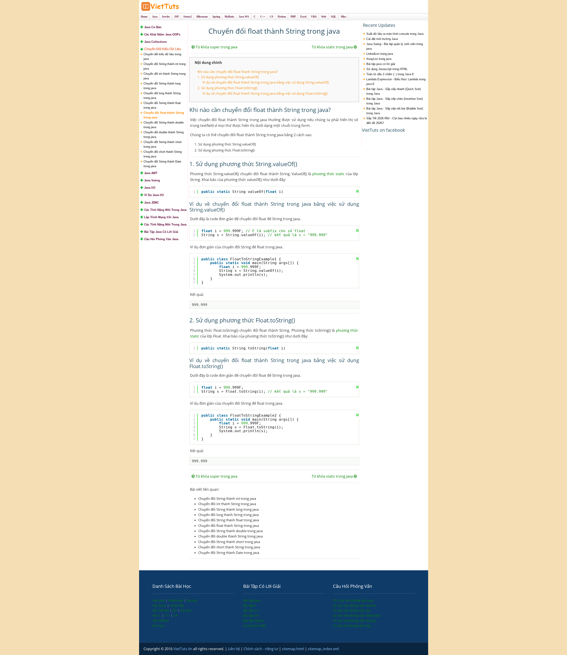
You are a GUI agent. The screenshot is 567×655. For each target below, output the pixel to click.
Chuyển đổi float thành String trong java (164, 115)
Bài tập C (249, 605)
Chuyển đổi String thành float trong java (162, 105)
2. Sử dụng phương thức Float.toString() (227, 88)
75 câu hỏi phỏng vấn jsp (351, 610)
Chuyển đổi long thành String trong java (162, 96)
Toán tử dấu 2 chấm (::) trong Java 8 (390, 74)
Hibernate (176, 600)
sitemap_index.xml (323, 648)
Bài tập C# (250, 615)
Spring (191, 600)
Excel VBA (177, 605)
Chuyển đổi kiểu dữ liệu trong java (162, 57)
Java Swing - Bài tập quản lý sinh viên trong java (394, 46)
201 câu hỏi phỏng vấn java (353, 600)
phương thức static (328, 173)
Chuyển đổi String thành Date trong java (162, 164)
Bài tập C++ (251, 610)
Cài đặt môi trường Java (382, 39)
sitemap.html (293, 648)
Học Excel (159, 605)
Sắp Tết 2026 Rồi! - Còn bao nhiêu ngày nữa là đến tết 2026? (396, 121)
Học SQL (158, 626)
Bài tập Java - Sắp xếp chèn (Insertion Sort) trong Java (394, 101)
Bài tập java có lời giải (380, 64)
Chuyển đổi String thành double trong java (164, 125)
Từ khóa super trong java (216, 47)
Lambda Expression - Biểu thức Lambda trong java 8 (395, 82)
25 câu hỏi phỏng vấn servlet (354, 605)
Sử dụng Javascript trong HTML (387, 69)
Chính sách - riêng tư (261, 648)
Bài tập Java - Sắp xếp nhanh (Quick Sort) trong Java (393, 91)
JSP (175, 610)
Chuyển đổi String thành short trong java (163, 144)
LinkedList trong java (379, 53)
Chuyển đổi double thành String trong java (164, 135)
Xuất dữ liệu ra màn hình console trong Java (394, 33)
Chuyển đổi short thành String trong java (163, 154)
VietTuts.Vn (183, 648)
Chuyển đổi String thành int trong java (165, 66)
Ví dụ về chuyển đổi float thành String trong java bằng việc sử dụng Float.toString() (264, 93)
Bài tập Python (254, 620)
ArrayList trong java (378, 59)
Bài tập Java (251, 600)
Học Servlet (161, 610)
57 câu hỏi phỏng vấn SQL (352, 626)
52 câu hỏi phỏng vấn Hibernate (357, 615)
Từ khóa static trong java (333, 47)
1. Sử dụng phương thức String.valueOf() (228, 77)
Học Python (160, 620)
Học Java (159, 600)
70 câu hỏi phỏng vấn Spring (354, 620)
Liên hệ (234, 648)
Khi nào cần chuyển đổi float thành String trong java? (237, 71)
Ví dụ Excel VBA (254, 626)
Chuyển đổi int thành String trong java (165, 76)
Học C (157, 615)
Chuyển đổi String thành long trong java (162, 86)
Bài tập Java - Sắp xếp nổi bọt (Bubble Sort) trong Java (394, 111)
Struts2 (186, 610)
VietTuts (176, 6)
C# (175, 615)
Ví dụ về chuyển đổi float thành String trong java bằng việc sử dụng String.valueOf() (265, 82)
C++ (167, 615)
